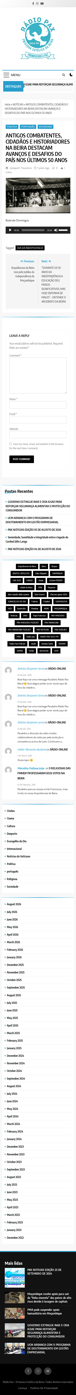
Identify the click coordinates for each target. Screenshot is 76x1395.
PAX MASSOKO (58, 615)
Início (7, 104)
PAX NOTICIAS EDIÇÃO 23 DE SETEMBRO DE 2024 (44, 1271)
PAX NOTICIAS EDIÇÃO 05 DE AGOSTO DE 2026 (34, 529)
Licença (22, 1388)
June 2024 (12, 1101)
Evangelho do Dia (17, 841)
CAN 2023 (17, 580)
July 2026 (12, 912)
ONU (25, 615)
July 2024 (12, 1093)
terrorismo (44, 650)
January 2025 (14, 1048)
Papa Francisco (39, 615)
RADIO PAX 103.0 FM (49, 636)
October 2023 (14, 1162)
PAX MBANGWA (52, 622)
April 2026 (13, 934)
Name (13, 399)
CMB (40, 587)
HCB (10, 608)
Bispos (54, 566)
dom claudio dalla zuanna (18, 594)
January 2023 (14, 1230)
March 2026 (13, 942)
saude (33, 643)
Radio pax (31, 636)
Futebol (46, 601)
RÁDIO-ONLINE (57, 668)
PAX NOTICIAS (43, 629)
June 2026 (12, 919)
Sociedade (45, 126)
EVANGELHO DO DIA (17, 601)
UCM (56, 650)
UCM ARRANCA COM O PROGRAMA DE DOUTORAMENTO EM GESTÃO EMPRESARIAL (49, 1348)
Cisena (10, 818)
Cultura (11, 826)
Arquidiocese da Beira (27, 566)
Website (13, 429)
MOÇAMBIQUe (60, 608)
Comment (15, 355)
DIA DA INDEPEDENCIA (30, 248)
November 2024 (16, 1063)
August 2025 (14, 995)
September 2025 (16, 987)
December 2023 (15, 1146)
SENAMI (62, 643)
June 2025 (12, 1010)
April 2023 (12, 1207)
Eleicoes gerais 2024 (58, 594)
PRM (19, 636)
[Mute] (56, 230)
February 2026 (15, 949)
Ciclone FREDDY (56, 580)
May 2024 (12, 1109)
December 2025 (15, 965)
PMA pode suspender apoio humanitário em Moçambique (44, 1311)
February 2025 (15, 1040)
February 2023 (15, 1222)
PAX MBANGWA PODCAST (19, 629)
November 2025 (16, 972)
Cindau (11, 811)
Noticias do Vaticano (18, 856)
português (28, 126)
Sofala (31, 650)
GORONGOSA (61, 601)
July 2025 (12, 1003)
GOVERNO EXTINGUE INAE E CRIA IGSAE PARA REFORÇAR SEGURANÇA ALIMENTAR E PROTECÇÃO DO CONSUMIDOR (38, 506)
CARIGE (29, 580)
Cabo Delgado (40, 573)
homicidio (21, 608)
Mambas (34, 608)
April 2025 (12, 1025)
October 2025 (14, 980)
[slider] (64, 230)
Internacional (14, 849)
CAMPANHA (57, 573)
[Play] (10, 230)
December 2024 (15, 1055)
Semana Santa (47, 643)
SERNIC (20, 650)
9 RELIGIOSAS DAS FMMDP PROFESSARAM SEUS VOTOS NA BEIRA (44, 773)
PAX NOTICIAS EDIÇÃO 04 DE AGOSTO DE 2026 (34, 549)
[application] (38, 230)
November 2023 (15, 1154)
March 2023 (13, 1215)
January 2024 (14, 1139)
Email (13, 414)
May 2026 (12, 927)
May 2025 (12, 1018)
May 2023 (12, 1199)
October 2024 (14, 1071)
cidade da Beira (26, 587)
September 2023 (16, 1169)
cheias (40, 580)
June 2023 (12, 1192)
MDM (46, 608)
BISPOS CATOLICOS (21, 573)
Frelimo (34, 601)
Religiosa (12, 879)
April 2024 (13, 1116)
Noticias (14, 615)
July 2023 (12, 1184)
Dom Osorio (40, 594)
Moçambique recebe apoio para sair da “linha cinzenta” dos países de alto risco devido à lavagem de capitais (49, 1297)
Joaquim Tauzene (20, 168)
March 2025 (13, 1033)
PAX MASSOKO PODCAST (28, 622)
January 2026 (14, 957)
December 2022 (15, 1237)
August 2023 (14, 1177)
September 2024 (16, 1078)
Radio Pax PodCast (17, 643)
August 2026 (14, 904)
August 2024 (14, 1086)
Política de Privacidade (44, 1388)
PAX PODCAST (61, 629)
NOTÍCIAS (18, 104)
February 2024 (15, 1131)
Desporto (51, 587)
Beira (44, 566)
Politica (12, 126)
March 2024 (13, 1124)
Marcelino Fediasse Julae (30, 768)
